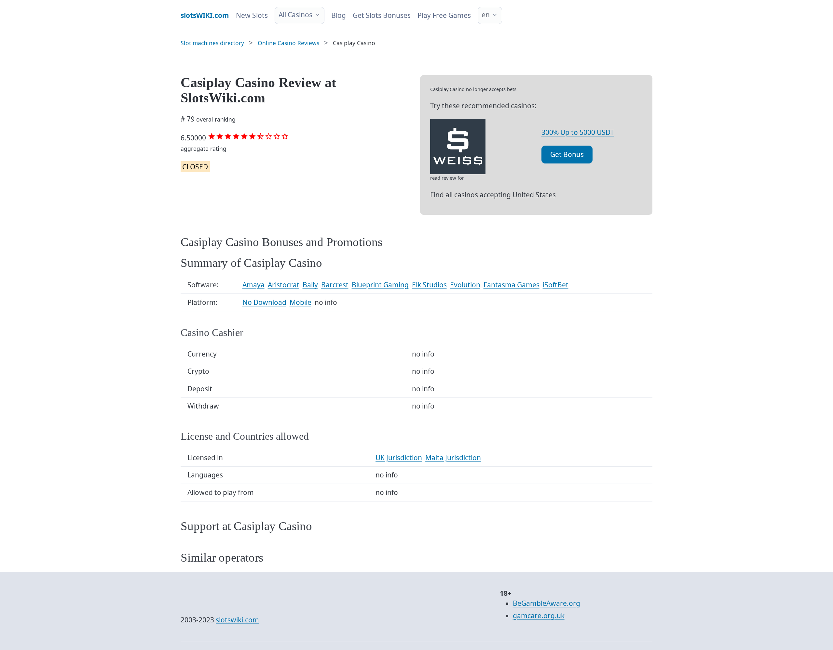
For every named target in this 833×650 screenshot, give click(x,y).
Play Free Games (444, 15)
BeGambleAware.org (546, 603)
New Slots (252, 15)
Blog (338, 15)
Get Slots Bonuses (382, 15)
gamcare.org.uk (539, 615)
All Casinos (295, 14)
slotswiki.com (237, 619)
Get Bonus (567, 154)
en (486, 14)
